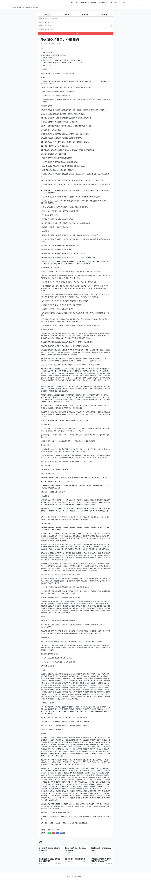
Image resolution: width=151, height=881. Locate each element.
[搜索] (121, 3)
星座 (115, 3)
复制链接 (62, 833)
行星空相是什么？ (48, 58)
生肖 (110, 3)
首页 (72, 3)
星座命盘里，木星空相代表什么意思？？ (55, 55)
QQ (57, 833)
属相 (77, 3)
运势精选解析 (84, 3)
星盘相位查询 (47, 65)
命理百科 (93, 3)
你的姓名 (41, 19)
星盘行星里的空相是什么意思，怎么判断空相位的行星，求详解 (62, 63)
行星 (53, 830)
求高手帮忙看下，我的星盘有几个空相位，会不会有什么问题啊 (62, 60)
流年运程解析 (103, 3)
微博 (53, 833)
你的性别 (41, 22)
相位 (49, 830)
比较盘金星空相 (48, 53)
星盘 (58, 830)
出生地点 (41, 29)
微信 (49, 833)
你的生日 (41, 25)
